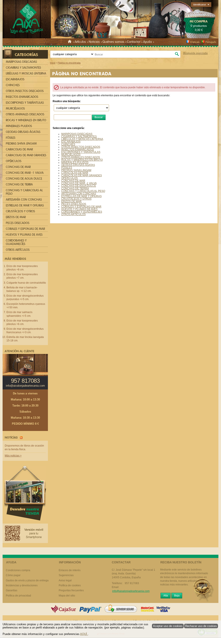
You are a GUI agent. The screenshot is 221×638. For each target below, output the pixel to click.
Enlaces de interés (70, 570)
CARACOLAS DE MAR (74, 173)
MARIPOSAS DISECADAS (76, 134)
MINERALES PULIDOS (74, 162)
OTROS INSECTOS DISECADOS (80, 147)
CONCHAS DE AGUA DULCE (78, 186)
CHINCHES (68, 144)
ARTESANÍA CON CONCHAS (78, 193)
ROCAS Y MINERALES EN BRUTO (82, 160)
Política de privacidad (18, 595)
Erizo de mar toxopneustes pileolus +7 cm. (22, 276)
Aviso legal (65, 580)
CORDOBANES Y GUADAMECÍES (81, 212)
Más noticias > (13, 455)
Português (210, 42)
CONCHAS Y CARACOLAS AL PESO (83, 191)
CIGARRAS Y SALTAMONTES (79, 136)
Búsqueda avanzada (195, 53)
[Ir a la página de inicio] (70, 41)
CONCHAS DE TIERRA (75, 188)
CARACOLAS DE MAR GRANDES (81, 175)
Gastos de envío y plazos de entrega (27, 580)
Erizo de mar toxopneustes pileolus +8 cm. (22, 268)
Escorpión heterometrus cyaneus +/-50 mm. (25, 306)
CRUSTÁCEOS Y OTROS (76, 199)
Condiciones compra (18, 570)
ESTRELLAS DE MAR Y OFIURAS (81, 196)
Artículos (80, 41)
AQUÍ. (84, 634)
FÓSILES (66, 167)
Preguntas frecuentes (71, 590)
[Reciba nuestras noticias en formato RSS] (20, 437)
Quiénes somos (113, 41)
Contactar (133, 41)
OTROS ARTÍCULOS (73, 214)
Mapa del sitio (67, 595)
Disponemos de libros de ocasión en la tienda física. (24, 447)
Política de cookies (70, 585)
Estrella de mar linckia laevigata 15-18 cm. (25, 339)
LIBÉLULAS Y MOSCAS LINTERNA (82, 139)
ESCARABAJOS (71, 141)
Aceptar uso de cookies (168, 626)
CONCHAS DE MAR (73, 180)
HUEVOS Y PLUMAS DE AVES (79, 209)
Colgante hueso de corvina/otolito (26, 282)
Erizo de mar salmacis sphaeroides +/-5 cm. (19, 314)
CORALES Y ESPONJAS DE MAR (81, 206)
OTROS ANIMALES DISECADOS (80, 157)
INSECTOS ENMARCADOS (77, 149)
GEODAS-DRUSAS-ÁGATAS (78, 165)
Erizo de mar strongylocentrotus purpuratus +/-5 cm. (25, 297)
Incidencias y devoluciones (22, 585)
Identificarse (199, 4)
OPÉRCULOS (69, 178)
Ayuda (147, 41)
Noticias (94, 41)
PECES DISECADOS (73, 204)
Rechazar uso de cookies (201, 626)
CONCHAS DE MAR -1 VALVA (79, 183)
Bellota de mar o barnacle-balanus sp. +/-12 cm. (22, 289)
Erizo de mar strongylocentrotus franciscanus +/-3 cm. (25, 331)
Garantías (11, 590)
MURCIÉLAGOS (71, 154)
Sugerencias (66, 575)
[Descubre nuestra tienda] (25, 494)
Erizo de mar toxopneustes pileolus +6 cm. (22, 322)
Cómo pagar (13, 575)
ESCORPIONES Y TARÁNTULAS (80, 152)
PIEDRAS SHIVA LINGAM (76, 170)
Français (195, 42)
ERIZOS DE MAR (71, 201)
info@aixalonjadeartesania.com (25, 385)
